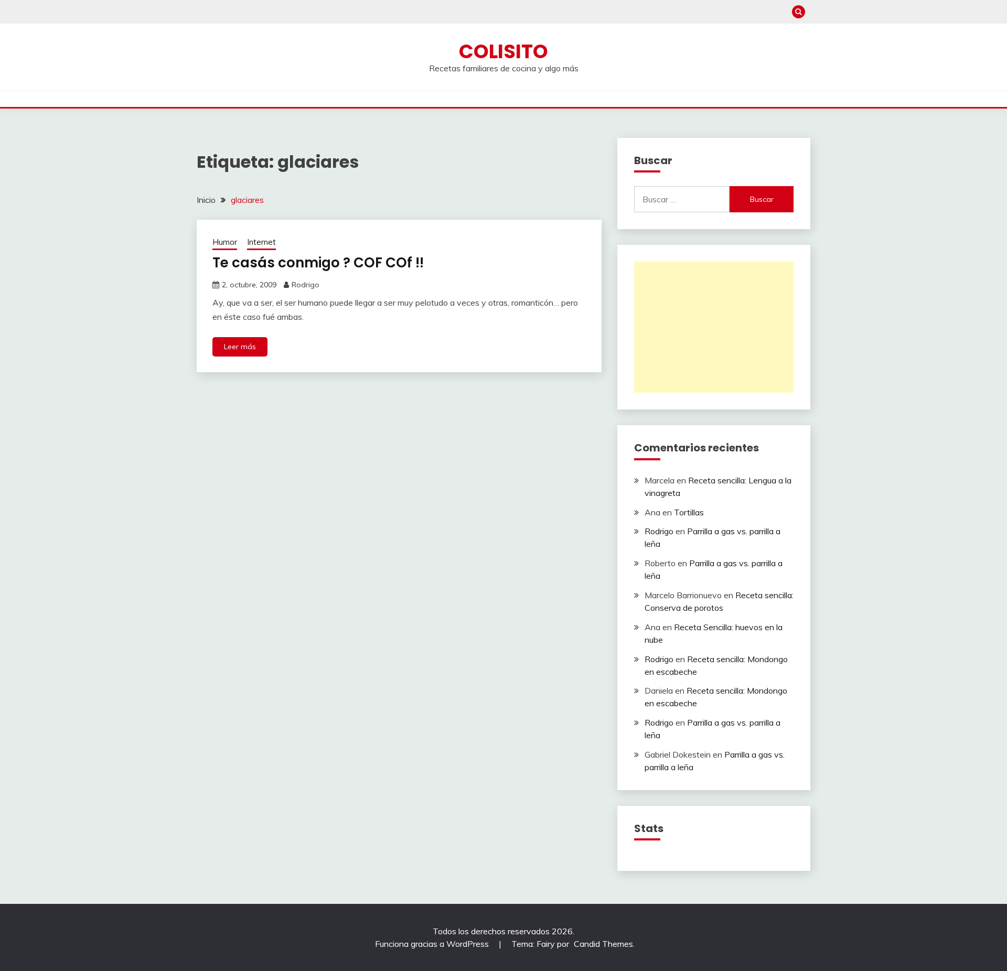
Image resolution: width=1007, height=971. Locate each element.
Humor (224, 242)
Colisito (503, 51)
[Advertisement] (714, 327)
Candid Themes (603, 943)
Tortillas (689, 512)
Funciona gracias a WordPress (433, 943)
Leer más (240, 346)
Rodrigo (305, 284)
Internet (261, 242)
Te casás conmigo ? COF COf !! (318, 262)
